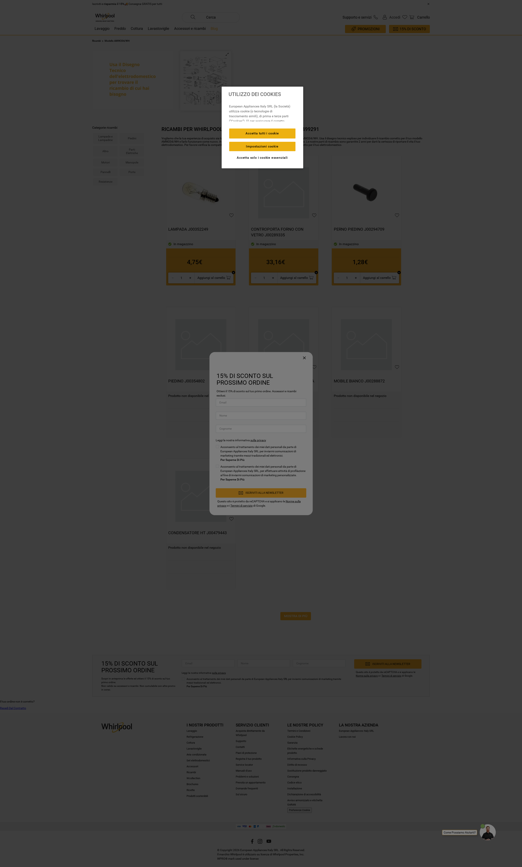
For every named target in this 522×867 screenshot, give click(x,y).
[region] (262, 127)
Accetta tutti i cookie (262, 133)
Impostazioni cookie (262, 146)
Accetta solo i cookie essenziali (262, 158)
